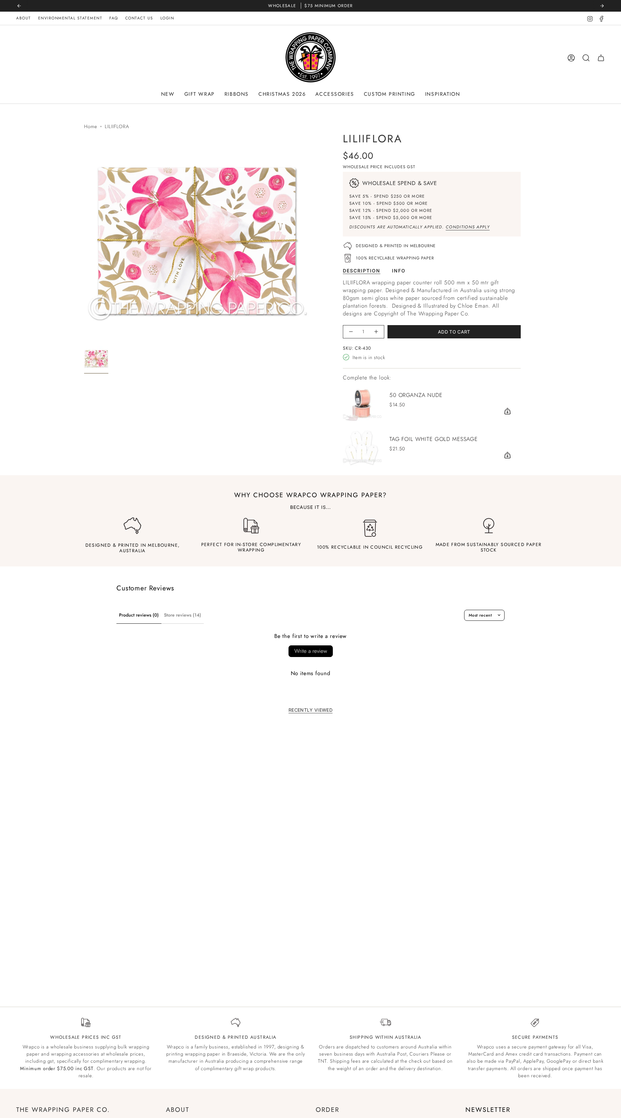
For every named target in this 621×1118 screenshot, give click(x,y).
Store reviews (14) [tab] (182, 615)
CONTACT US (139, 18)
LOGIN (167, 18)
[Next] (602, 6)
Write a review (310, 651)
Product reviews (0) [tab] (139, 615)
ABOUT (23, 18)
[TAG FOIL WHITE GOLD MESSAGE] (362, 447)
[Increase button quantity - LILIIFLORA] (376, 331)
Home (90, 126)
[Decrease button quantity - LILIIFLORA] (351, 331)
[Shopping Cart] (601, 57)
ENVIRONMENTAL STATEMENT (70, 18)
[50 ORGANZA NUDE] (362, 403)
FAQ (113, 18)
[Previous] (19, 6)
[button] (168, 94)
